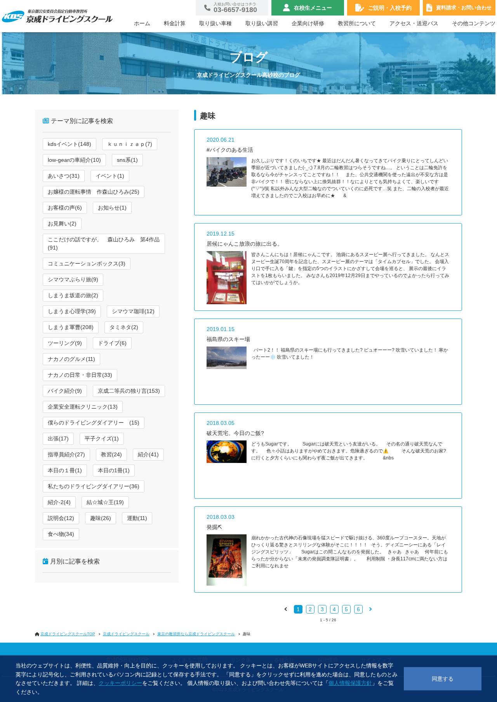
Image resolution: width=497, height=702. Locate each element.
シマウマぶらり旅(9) (73, 279)
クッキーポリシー (120, 683)
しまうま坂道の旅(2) (73, 295)
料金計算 (175, 23)
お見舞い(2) (62, 223)
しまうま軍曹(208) (71, 327)
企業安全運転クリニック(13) (83, 407)
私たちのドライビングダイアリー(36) (93, 486)
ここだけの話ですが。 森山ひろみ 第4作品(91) (104, 243)
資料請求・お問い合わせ (464, 7)
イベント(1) (110, 176)
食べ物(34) (61, 534)
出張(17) (58, 438)
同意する (443, 679)
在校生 (313, 8)
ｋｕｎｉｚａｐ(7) (129, 144)
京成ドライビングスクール (126, 634)
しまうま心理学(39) (72, 311)
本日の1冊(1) (114, 470)
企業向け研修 (308, 23)
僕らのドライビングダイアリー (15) (93, 422)
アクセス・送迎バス (413, 23)
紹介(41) (148, 454)
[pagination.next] (370, 609)
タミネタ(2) (123, 327)
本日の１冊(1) (65, 470)
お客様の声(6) (65, 208)
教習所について (357, 23)
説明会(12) (61, 518)
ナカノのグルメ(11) (71, 359)
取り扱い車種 (215, 23)
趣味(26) (100, 518)
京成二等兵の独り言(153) (129, 391)
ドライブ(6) (112, 343)
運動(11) (137, 518)
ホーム (142, 23)
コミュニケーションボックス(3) (86, 263)
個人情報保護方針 (350, 683)
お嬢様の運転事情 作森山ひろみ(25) (93, 192)
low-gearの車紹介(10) (74, 160)
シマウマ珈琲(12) (133, 311)
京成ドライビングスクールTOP (67, 634)
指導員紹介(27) (66, 454)
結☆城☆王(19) (105, 502)
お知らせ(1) (112, 208)
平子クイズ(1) (102, 438)
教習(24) (111, 454)
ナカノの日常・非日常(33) (80, 375)
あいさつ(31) (64, 176)
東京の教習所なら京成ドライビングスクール (196, 634)
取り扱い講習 (261, 23)
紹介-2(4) (59, 502)
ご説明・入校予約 (390, 8)
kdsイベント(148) (69, 144)
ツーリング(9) (65, 343)
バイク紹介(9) (65, 391)
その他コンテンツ (473, 23)
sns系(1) (127, 160)
